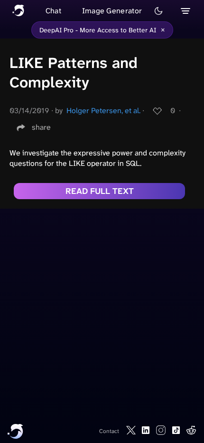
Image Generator (112, 11)
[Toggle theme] (158, 11)
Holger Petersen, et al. (103, 111)
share (41, 127)
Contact (109, 431)
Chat (53, 11)
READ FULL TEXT (99, 191)
